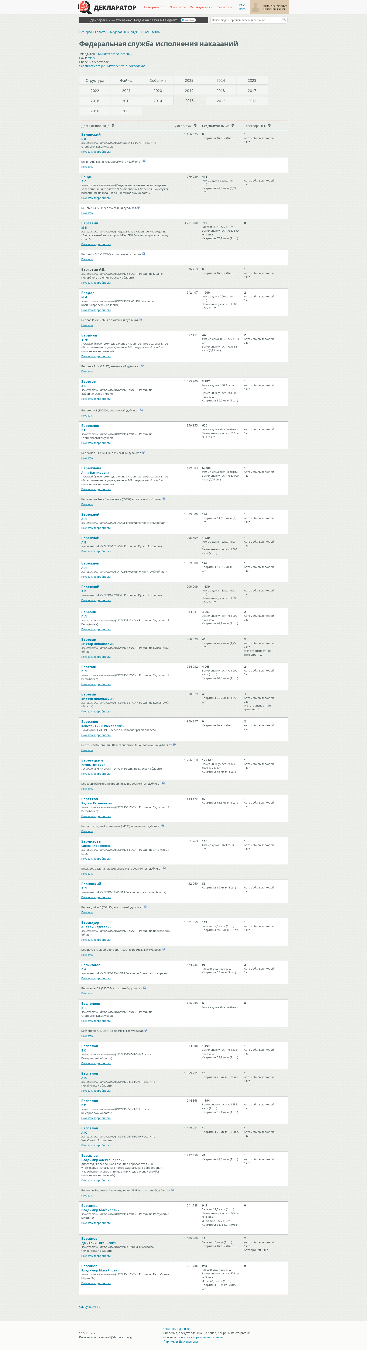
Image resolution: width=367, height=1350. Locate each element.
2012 (221, 100)
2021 (126, 90)
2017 (252, 90)
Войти (267, 5)
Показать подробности (96, 151)
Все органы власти (93, 32)
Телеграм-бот (154, 7)
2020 (158, 90)
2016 (95, 100)
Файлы (126, 80)
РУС (242, 9)
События (158, 80)
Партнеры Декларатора (180, 1341)
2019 (189, 90)
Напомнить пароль (274, 8)
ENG (242, 5)
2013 (189, 100)
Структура (95, 80)
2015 (126, 100)
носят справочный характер (204, 1337)
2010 (95, 110)
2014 (158, 100)
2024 (220, 80)
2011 (252, 100)
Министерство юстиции (115, 54)
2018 (220, 90)
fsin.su (92, 58)
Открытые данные (176, 1329)
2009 (126, 110)
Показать (87, 167)
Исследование (201, 7)
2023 (252, 80)
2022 (95, 90)
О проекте (178, 7)
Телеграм (224, 7)
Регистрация (279, 5)
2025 (189, 80)
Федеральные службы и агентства (135, 32)
